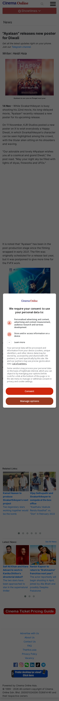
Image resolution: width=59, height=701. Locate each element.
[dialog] (29, 350)
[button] (29, 342)
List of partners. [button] (19, 363)
